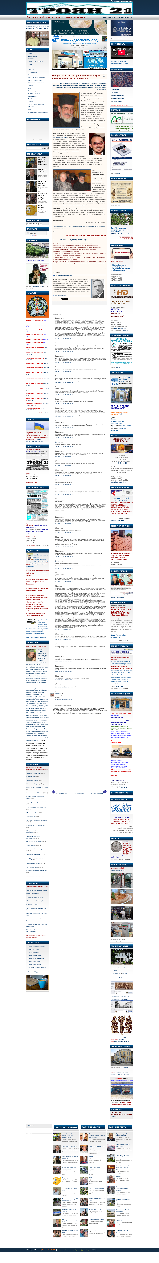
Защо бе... (119, 1176)
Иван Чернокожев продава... (97, 1188)
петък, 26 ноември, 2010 (63, 629)
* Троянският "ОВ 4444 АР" (33, 841)
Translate (38, 235)
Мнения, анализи (32, 56)
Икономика (31, 66)
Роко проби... (119, 1220)
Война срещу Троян (32, 867)
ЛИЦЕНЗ (94, 1249)
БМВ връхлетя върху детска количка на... (42, 183)
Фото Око (30, 98)
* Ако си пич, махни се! (32, 780)
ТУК (31, 354)
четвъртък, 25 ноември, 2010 (64, 338)
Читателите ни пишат (34, 93)
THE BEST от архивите (34, 106)
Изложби (125, 1072)
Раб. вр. (120, 1074)
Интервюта (31, 58)
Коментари (67, 1249)
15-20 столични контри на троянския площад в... (42, 196)
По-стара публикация (97, 793)
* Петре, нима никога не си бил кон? (36, 807)
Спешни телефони (117, 101)
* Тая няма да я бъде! (32, 813)
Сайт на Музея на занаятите (36, 958)
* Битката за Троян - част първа (35, 897)
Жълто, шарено (32, 96)
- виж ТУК (46, 363)
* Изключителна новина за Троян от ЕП (37, 870)
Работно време (116, 973)
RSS (91, 1249)
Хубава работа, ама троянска (36, 82)
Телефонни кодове (118, 98)
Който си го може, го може (35, 80)
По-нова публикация (61, 793)
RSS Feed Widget (37, 139)
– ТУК (118, 205)
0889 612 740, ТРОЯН (120, 234)
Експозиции (127, 968)
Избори (30, 64)
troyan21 (57, 693)
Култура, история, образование (36, 77)
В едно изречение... (41, 206)
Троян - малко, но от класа (36, 260)
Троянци (30, 85)
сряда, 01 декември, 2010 (63, 699)
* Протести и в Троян (32, 904)
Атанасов (57, 442)
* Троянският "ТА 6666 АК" (33, 854)
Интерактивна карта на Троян (119, 105)
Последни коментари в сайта (36, 104)
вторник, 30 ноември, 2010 (64, 688)
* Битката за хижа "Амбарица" (34, 901)
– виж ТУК (119, 39)
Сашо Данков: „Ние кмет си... (42, 170)
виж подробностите (60, 137)
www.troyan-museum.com (121, 1041)
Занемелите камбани (60, 295)
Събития (114, 970)
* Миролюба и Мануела (32, 784)
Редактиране (72, 1249)
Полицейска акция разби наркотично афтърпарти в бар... (123, 1167)
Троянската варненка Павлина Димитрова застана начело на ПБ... (97, 1135)
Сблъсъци (31, 69)
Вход (58, 1249)
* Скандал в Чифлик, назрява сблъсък (36, 890)
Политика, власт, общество (35, 61)
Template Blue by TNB (49, 1250)
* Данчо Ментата (30, 816)
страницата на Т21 (38, 286)
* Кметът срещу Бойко (32, 893)
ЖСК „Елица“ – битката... (96, 1156)
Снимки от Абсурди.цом (34, 972)
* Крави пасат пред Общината (34, 793)
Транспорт (115, 89)
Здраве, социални (33, 74)
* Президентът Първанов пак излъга (36, 825)
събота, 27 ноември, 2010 (63, 661)
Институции (115, 92)
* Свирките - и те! (31, 776)
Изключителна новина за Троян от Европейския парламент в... (123, 1188)
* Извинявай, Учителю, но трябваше (36, 849)
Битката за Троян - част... (96, 1209)
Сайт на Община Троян (34, 955)
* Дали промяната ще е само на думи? (37, 787)
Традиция (30, 101)
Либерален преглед (33, 952)
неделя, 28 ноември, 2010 (63, 679)
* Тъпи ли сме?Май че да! (33, 773)
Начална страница (79, 793)
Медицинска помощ (118, 95)
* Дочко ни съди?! (31, 845)
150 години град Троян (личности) (120, 996)
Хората (120, 968)
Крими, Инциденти (33, 90)
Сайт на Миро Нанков (34, 961)
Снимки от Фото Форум (34, 964)
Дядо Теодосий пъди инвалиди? (63, 275)
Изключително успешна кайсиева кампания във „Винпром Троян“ (37, 27)
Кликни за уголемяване (117, 597)
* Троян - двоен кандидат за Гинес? (36, 802)
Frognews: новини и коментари (36, 946)
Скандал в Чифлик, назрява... (97, 1219)
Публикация (62, 1249)
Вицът (29, 109)
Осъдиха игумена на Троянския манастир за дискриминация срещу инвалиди (76, 77)
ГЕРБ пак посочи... (94, 1178)
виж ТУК (46, 372)
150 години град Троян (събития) (119, 999)
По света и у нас (32, 72)
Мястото (114, 968)
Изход (87, 1249)
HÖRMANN (122, 463)
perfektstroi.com (117, 521)
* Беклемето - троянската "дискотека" (36, 820)
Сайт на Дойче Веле (33, 949)
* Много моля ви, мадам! (33, 863)
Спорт (29, 88)
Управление (77, 1249)
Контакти (124, 973)
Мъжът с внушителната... (96, 1229)
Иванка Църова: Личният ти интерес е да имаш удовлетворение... (69, 1135)
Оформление (83, 1249)
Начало (30, 53)
